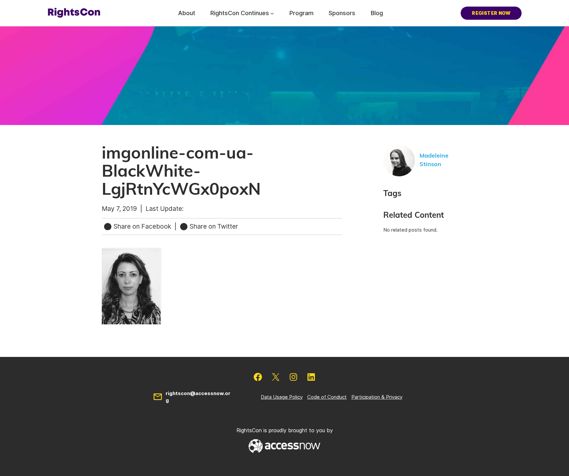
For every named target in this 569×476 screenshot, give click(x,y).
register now (491, 13)
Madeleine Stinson (434, 160)
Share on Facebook (142, 226)
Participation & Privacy (376, 397)
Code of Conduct (327, 397)
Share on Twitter (213, 226)
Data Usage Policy (282, 397)
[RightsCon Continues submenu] (272, 13)
